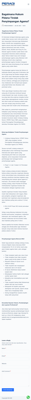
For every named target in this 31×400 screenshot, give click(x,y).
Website (4, 363)
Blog (24, 25)
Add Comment (6, 371)
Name (4, 348)
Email (4, 356)
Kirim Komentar (7, 390)
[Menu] (28, 4)
